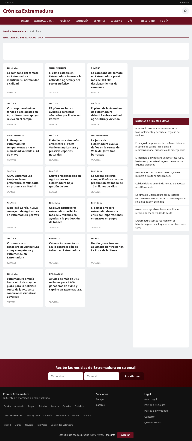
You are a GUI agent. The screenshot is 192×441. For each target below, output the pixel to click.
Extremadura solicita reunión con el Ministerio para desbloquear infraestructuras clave (160, 224)
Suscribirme (132, 376)
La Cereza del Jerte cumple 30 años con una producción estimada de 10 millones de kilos (107, 181)
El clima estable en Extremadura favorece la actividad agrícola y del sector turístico (65, 78)
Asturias (43, 406)
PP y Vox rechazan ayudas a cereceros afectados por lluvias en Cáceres (64, 113)
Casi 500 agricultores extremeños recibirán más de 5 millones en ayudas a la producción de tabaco (64, 215)
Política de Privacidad (156, 410)
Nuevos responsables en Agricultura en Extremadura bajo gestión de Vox (65, 181)
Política (65, 20)
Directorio (147, 20)
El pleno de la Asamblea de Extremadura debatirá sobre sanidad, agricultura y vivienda (106, 113)
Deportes (99, 20)
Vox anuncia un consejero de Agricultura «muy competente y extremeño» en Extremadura (23, 250)
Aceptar (125, 435)
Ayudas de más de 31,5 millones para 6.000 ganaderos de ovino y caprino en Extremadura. (65, 284)
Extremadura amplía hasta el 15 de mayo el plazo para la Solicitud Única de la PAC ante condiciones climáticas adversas (21, 287)
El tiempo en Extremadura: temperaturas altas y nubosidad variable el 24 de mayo (23, 147)
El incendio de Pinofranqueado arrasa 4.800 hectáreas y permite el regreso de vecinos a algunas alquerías (159, 161)
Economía (82, 20)
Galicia (75, 415)
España (7, 406)
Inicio (25, 20)
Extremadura (43, 20)
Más (130, 20)
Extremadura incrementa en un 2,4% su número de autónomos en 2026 (157, 174)
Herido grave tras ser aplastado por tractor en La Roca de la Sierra (107, 246)
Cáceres (100, 405)
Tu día (164, 20)
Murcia (18, 424)
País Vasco (42, 424)
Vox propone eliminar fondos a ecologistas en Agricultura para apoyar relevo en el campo (23, 113)
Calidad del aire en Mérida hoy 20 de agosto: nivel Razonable (160, 185)
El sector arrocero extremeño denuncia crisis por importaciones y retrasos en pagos (107, 213)
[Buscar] (185, 10)
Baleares (54, 406)
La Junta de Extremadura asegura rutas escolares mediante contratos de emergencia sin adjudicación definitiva (160, 198)
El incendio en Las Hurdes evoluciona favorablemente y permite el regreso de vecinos (157, 132)
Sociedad (116, 20)
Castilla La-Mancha (13, 415)
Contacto (184, 2)
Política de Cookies (154, 405)
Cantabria (79, 406)
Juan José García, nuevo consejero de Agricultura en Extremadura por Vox (23, 211)
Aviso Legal (150, 399)
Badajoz (100, 399)
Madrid (7, 424)
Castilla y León (33, 415)
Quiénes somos (153, 422)
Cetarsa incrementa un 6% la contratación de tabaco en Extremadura (64, 246)
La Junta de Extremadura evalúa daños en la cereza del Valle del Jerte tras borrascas (105, 147)
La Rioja (87, 415)
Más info (110, 435)
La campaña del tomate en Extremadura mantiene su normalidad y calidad (23, 78)
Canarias (66, 406)
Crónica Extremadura (28, 11)
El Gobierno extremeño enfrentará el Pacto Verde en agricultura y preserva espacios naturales (64, 147)
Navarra (29, 424)
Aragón (31, 406)
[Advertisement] (96, 51)
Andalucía (19, 406)
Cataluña (48, 415)
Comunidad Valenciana (62, 424)
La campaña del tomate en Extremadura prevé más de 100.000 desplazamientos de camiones (107, 80)
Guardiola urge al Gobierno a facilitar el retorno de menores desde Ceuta (157, 211)
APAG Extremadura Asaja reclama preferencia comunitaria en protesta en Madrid (23, 181)
